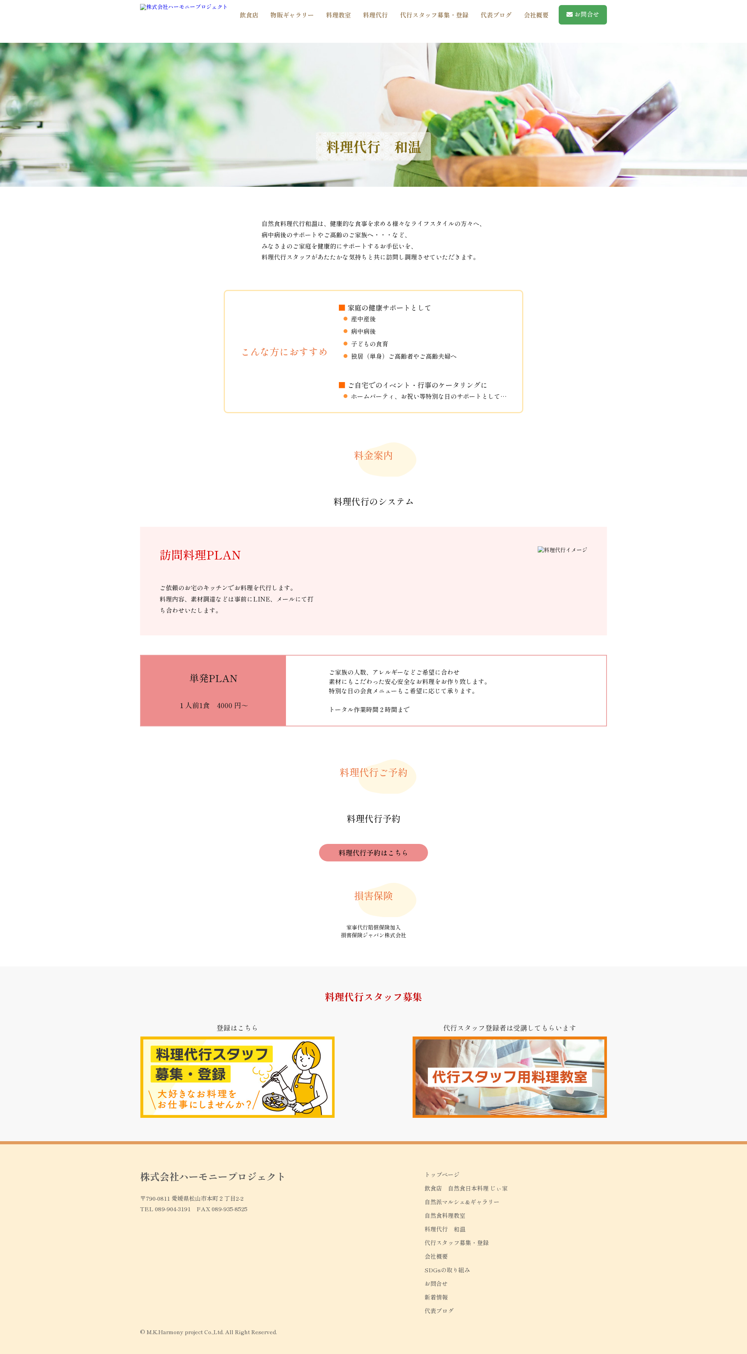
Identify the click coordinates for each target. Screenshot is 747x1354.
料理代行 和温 (444, 1229)
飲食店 (249, 15)
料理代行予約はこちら (373, 852)
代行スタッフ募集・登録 (434, 15)
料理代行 (375, 15)
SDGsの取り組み (447, 1270)
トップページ (441, 1174)
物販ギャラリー (292, 15)
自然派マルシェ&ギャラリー (462, 1202)
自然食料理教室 (444, 1215)
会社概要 (536, 15)
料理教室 (338, 15)
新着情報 (436, 1297)
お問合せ (586, 14)
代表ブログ (496, 15)
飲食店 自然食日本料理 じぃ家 (466, 1188)
